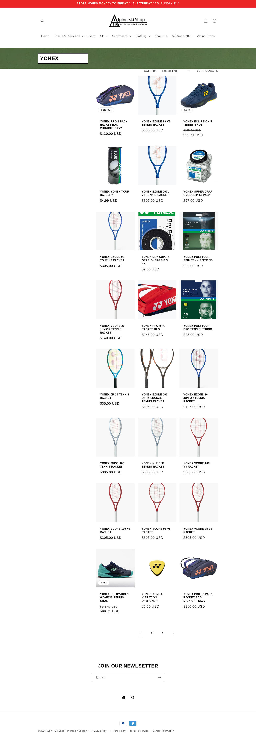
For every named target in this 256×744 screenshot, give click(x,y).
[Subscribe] (159, 677)
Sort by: (151, 70)
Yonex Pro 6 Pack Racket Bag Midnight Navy (114, 125)
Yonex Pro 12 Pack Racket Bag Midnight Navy (197, 597)
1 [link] (141, 633)
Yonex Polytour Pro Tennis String (197, 327)
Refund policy (118, 731)
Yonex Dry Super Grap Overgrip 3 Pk (155, 260)
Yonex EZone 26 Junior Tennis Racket (195, 398)
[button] (42, 20)
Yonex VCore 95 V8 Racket (197, 530)
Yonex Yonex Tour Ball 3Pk (114, 193)
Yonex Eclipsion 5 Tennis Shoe (197, 123)
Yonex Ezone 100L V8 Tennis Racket (155, 193)
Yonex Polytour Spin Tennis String (198, 258)
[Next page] (173, 633)
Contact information (163, 731)
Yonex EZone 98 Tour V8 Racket (112, 258)
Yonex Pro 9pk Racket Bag (153, 327)
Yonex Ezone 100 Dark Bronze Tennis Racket (155, 398)
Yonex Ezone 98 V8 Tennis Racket (156, 123)
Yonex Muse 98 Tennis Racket (153, 465)
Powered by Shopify (76, 731)
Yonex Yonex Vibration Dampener (152, 597)
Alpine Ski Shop (55, 731)
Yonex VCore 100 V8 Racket (115, 530)
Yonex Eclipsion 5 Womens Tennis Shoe (114, 597)
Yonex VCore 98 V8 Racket (156, 530)
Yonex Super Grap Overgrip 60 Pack (198, 193)
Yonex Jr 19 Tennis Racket (114, 396)
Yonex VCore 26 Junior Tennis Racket (112, 329)
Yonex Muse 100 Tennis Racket (112, 465)
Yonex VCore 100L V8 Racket (197, 465)
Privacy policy (99, 731)
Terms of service (139, 731)
